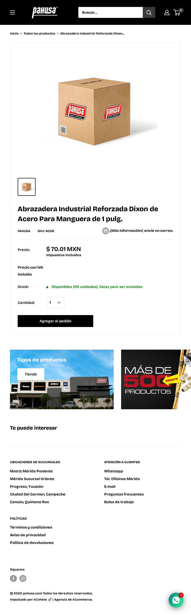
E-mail (109, 486)
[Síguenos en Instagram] (22, 578)
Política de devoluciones (32, 542)
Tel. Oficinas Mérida (122, 479)
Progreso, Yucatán (26, 486)
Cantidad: (26, 302)
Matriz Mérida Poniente (31, 471)
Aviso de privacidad (28, 535)
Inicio (14, 34)
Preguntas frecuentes (124, 494)
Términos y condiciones (31, 527)
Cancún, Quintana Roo (29, 502)
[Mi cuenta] (166, 12)
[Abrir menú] (12, 12)
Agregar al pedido (55, 321)
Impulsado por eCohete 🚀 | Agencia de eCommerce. (51, 600)
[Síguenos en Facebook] (13, 578)
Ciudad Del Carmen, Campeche (37, 494)
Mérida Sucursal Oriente (32, 479)
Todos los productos (39, 34)
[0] (177, 12)
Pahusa (24, 231)
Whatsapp (113, 471)
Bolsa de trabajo (119, 502)
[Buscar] (149, 12)
